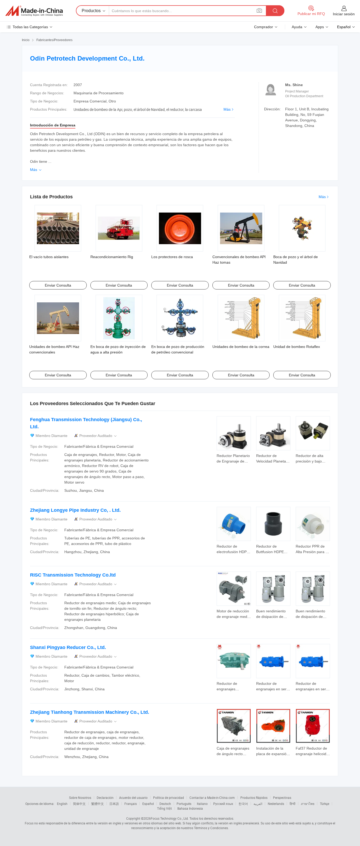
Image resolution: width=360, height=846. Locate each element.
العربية (258, 803)
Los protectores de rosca (172, 257)
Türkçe (324, 803)
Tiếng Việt (164, 808)
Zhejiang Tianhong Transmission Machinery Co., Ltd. (89, 712)
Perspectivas (282, 797)
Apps (319, 27)
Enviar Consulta (58, 285)
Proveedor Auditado (98, 436)
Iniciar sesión (344, 14)
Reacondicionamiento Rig (111, 257)
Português (184, 803)
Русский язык (223, 803)
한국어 (243, 803)
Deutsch (165, 803)
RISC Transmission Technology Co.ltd (73, 575)
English (62, 803)
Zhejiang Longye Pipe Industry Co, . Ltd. (75, 510)
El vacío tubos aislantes (49, 257)
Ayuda (297, 27)
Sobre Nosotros (80, 797)
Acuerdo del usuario (133, 797)
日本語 (114, 803)
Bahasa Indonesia (190, 808)
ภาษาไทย (307, 803)
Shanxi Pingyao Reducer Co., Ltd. (68, 647)
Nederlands (276, 803)
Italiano (202, 803)
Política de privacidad (168, 797)
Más (227, 109)
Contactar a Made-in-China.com (212, 797)
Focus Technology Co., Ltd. (170, 818)
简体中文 (79, 803)
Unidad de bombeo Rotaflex (296, 347)
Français (130, 803)
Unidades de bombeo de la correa (240, 347)
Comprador (263, 27)
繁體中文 (97, 803)
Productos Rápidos (253, 797)
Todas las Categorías (30, 27)
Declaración (105, 797)
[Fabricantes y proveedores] (34, 10)
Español (148, 803)
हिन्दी (292, 803)
